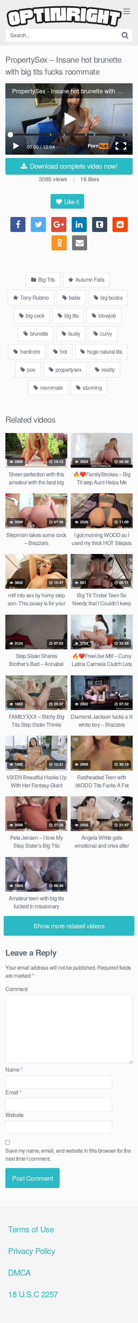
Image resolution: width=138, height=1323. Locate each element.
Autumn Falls (89, 279)
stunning (92, 387)
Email (13, 1092)
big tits (71, 315)
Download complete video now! (73, 166)
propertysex (67, 369)
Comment (16, 989)
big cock (35, 315)
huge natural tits (104, 351)
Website (14, 1115)
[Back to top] (126, 1308)
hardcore (29, 351)
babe (74, 297)
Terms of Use (31, 1229)
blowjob (106, 315)
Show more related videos (69, 925)
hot (63, 351)
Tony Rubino (34, 297)
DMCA (19, 1272)
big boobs (110, 297)
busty (73, 333)
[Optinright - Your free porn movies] (64, 17)
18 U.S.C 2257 (33, 1294)
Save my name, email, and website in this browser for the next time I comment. (68, 1154)
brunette (38, 333)
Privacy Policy (31, 1250)
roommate (51, 387)
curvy (105, 333)
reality (107, 369)
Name (13, 1069)
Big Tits (46, 279)
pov (31, 369)
